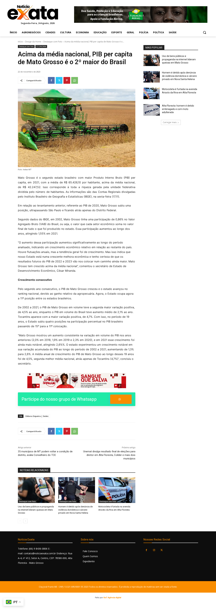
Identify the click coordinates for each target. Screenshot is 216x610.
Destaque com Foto (52, 41)
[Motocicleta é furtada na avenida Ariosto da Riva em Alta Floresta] (116, 490)
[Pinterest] (66, 80)
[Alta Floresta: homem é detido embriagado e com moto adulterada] (151, 110)
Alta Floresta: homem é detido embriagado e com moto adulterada (178, 109)
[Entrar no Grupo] (121, 399)
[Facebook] (51, 80)
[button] (204, 32)
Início (20, 41)
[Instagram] (154, 550)
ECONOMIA (41, 46)
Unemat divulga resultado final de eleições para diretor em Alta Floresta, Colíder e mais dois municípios (109, 455)
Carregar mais (170, 122)
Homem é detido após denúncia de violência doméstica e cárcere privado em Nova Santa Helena (75, 509)
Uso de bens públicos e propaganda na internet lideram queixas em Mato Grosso (36, 509)
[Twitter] (59, 80)
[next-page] (25, 521)
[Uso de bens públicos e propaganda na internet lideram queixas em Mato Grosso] (36, 490)
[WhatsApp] (74, 80)
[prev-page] (20, 521)
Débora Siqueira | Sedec (37, 416)
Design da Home (33, 41)
